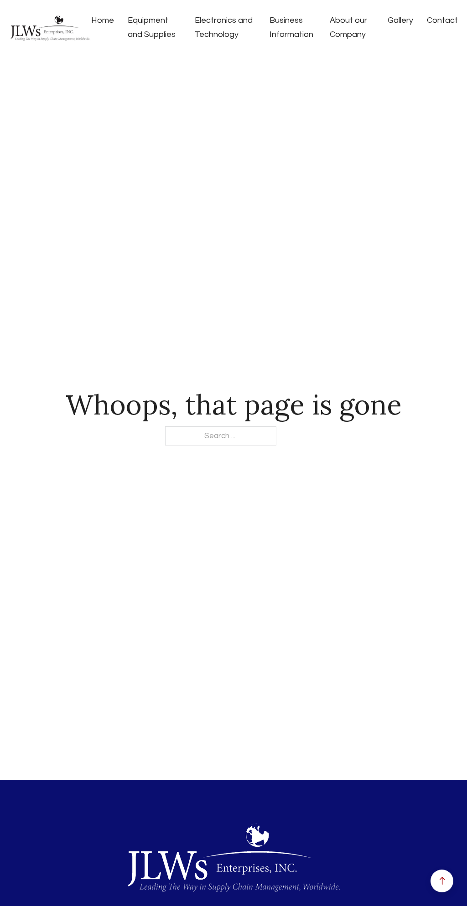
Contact (442, 20)
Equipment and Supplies (152, 27)
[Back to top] (442, 881)
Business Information (291, 27)
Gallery (400, 20)
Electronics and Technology (224, 27)
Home (102, 20)
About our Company (348, 27)
